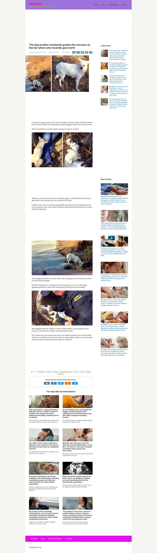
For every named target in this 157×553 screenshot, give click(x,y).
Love (82, 372)
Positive (124, 5)
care (49, 372)
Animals (96, 5)
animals (41, 372)
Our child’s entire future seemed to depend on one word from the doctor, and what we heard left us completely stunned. (44, 446)
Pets (89, 372)
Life (76, 372)
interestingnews (66, 372)
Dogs (55, 372)
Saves (62, 374)
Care (103, 5)
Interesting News (113, 5)
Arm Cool (35, 4)
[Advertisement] (78, 25)
